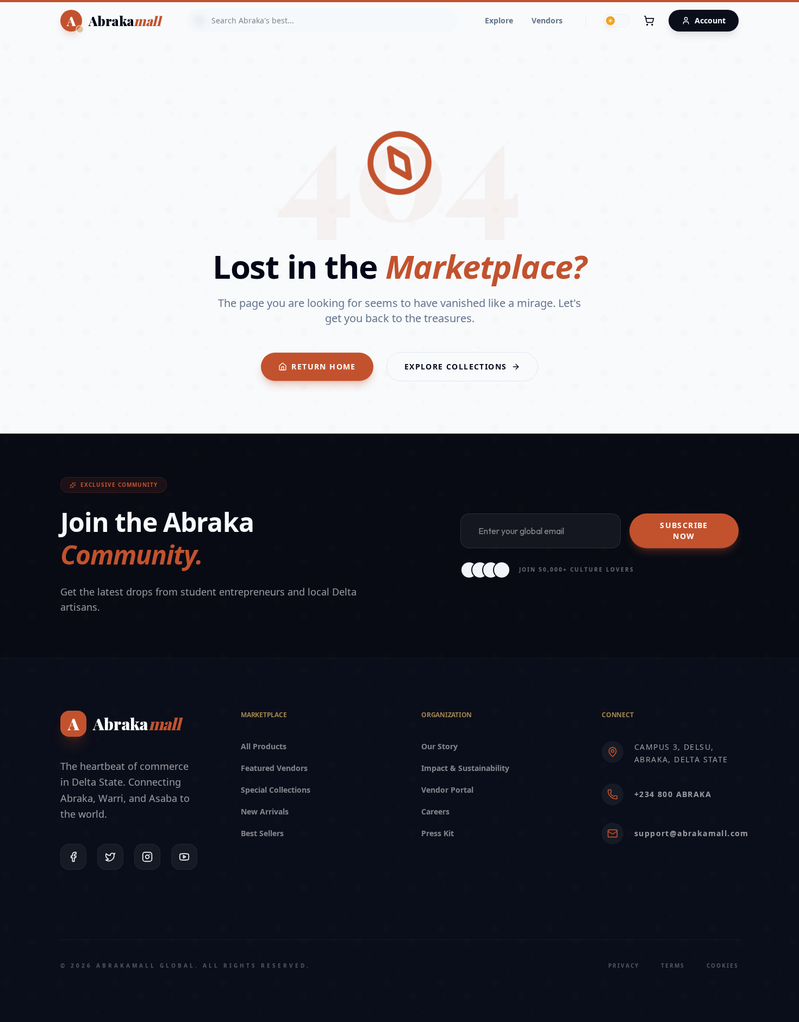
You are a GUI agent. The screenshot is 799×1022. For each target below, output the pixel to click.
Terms (673, 965)
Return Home (323, 366)
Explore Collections (455, 366)
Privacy (623, 965)
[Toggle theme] (616, 20)
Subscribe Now (684, 530)
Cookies (723, 965)
